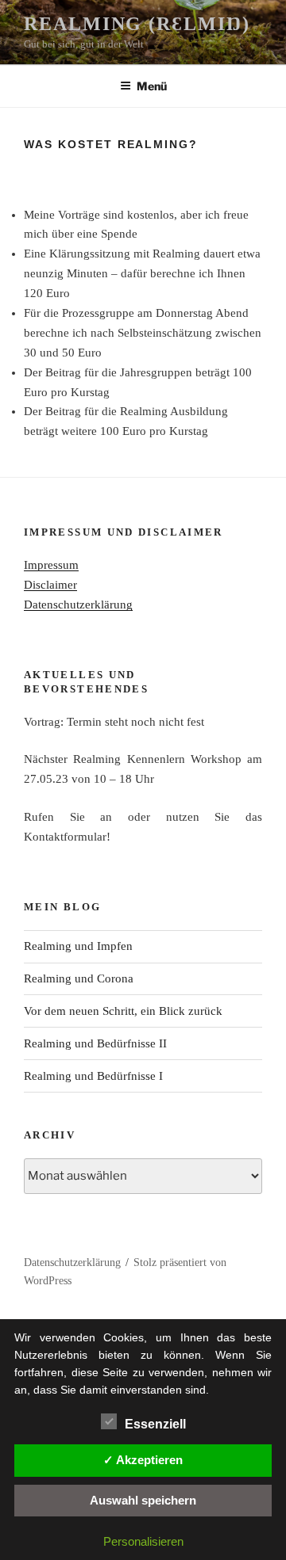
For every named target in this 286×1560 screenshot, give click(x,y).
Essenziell (155, 1424)
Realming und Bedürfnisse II (95, 1043)
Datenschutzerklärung (78, 604)
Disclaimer (50, 584)
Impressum (51, 565)
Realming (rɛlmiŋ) (137, 23)
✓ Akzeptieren (143, 1460)
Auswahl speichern (143, 1500)
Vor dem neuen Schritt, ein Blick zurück (123, 1011)
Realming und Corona (78, 978)
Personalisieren (143, 1541)
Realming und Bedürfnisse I (93, 1076)
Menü (152, 86)
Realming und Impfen (78, 946)
